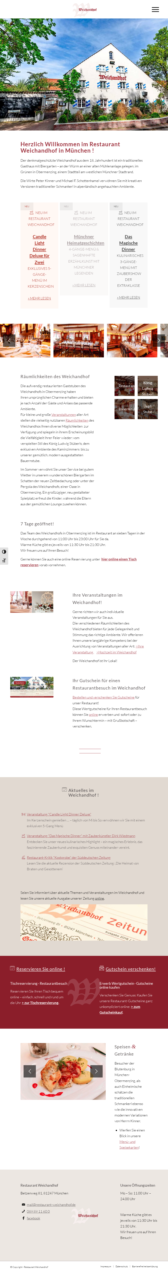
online (93, 714)
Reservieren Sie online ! (40, 968)
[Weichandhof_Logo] (84, 9)
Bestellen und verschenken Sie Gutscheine (104, 697)
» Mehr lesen (39, 298)
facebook (33, 1218)
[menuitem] (155, 9)
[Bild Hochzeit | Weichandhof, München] (43, 602)
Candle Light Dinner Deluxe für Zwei (40, 249)
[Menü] (155, 9)
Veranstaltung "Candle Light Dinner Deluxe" (59, 814)
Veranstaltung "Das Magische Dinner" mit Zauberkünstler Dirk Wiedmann (81, 836)
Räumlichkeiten (77, 420)
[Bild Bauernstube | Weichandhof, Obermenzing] (21, 602)
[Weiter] (159, 340)
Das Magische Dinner (128, 243)
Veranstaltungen (63, 414)
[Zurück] (9, 340)
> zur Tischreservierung (40, 1003)
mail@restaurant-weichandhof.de (51, 1204)
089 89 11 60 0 (38, 1211)
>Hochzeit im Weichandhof (116, 652)
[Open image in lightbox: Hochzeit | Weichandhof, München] (45, 352)
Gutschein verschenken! (131, 968)
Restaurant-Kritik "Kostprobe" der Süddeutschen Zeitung (69, 857)
